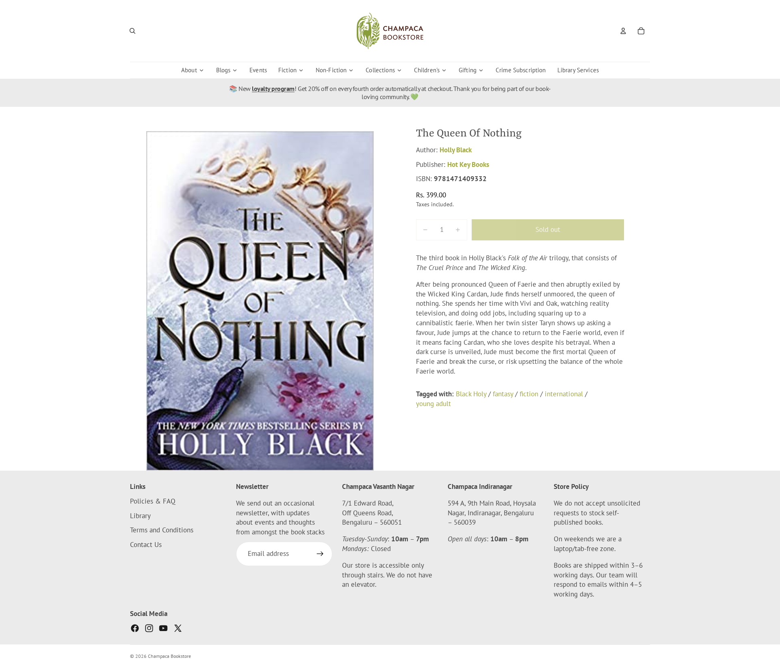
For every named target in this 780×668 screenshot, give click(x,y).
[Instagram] (149, 628)
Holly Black (456, 149)
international (564, 393)
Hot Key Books (468, 164)
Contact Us (146, 544)
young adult (433, 403)
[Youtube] (163, 628)
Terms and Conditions (161, 530)
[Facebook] (135, 628)
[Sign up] (320, 554)
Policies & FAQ (153, 501)
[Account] (623, 31)
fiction (529, 393)
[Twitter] (178, 628)
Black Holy (471, 393)
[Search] (132, 31)
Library (140, 515)
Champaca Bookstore (169, 656)
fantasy (503, 393)
